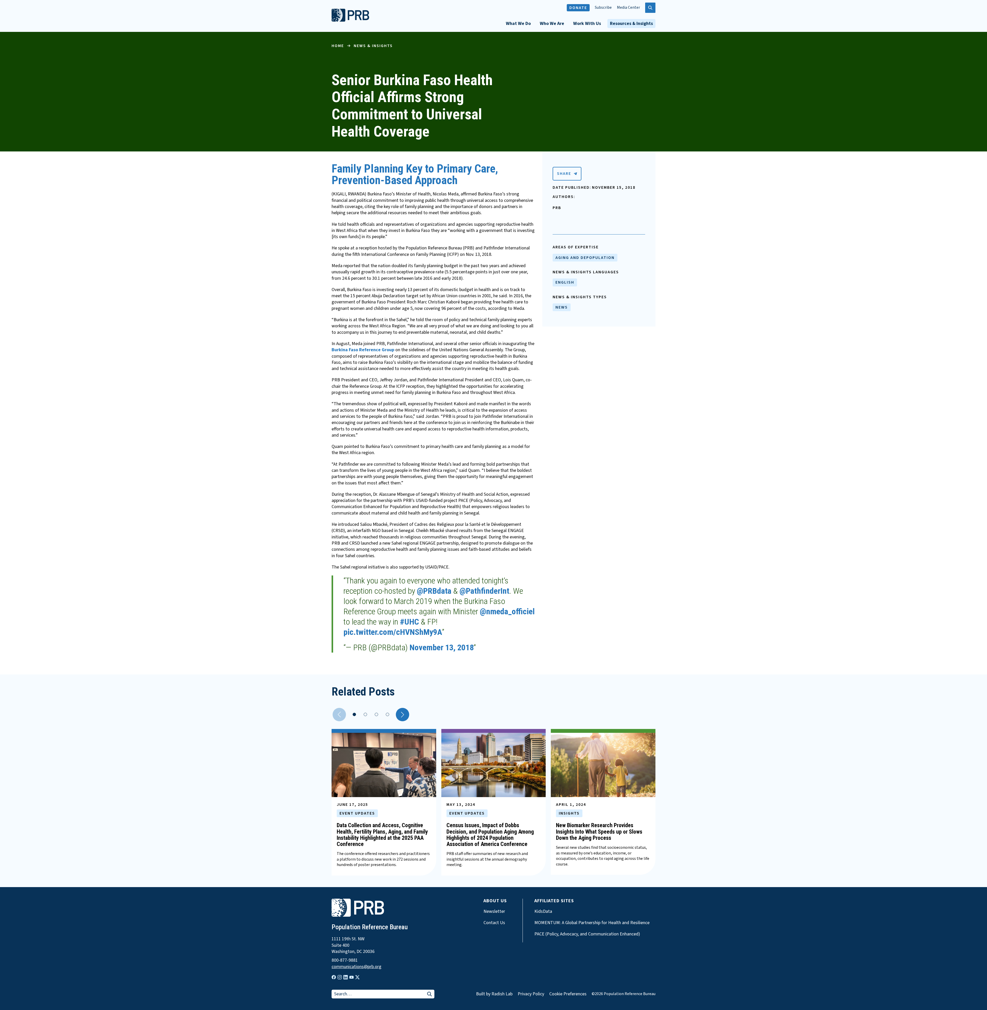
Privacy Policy (531, 994)
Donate (578, 8)
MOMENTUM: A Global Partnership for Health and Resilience (592, 923)
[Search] (429, 994)
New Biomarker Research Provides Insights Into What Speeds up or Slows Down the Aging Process (599, 831)
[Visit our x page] (357, 977)
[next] (402, 714)
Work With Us (587, 23)
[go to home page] (350, 20)
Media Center (628, 7)
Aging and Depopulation (585, 257)
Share (564, 173)
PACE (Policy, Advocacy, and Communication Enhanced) (587, 934)
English (564, 282)
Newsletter (494, 911)
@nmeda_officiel (507, 611)
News (561, 307)
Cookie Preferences (568, 994)
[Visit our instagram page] (339, 977)
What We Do (518, 23)
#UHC (409, 622)
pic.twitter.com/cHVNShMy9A (392, 632)
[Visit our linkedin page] (345, 977)
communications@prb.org (356, 967)
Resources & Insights (631, 23)
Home (338, 46)
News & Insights (373, 45)
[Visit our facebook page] (334, 977)
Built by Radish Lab (494, 994)
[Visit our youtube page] (351, 977)
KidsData (543, 911)
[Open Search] (650, 8)
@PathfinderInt (484, 591)
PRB (557, 208)
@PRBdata (434, 591)
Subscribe (603, 7)
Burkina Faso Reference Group (363, 350)
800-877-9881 (345, 960)
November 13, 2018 (441, 647)
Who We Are (552, 23)
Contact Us (494, 923)
